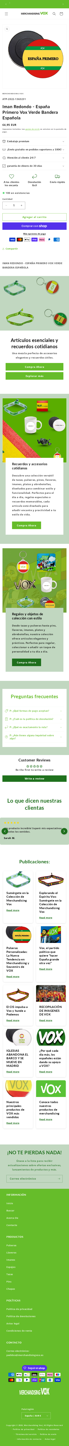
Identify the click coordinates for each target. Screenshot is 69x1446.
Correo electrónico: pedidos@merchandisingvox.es (24, 1352)
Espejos (10, 1267)
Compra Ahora (34, 366)
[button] (6, 13)
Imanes (10, 1259)
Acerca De (12, 1217)
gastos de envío (33, 129)
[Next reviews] (64, 831)
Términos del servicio (26, 1434)
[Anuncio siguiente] (63, 4)
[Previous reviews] (5, 831)
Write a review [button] (34, 778)
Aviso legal (12, 1323)
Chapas (10, 1288)
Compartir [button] (12, 248)
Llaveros (11, 1252)
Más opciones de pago (34, 233)
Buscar (10, 1210)
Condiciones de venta (19, 1330)
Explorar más (34, 375)
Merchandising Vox (33, 1425)
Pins (8, 1281)
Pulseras (11, 1245)
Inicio (9, 1203)
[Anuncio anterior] (5, 4)
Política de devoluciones (20, 1316)
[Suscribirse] (58, 1179)
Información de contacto (29, 1439)
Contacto (11, 1225)
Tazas (9, 1274)
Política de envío (48, 1434)
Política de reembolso (48, 1429)
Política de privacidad (19, 1309)
